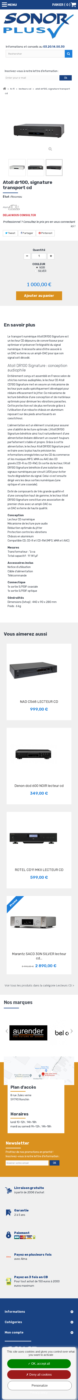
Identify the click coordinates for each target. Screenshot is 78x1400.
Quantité (39, 250)
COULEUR (39, 264)
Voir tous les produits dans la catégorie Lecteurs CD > (39, 985)
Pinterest (46, 233)
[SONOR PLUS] (39, 26)
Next (71, 1031)
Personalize (40, 1385)
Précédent (5, 168)
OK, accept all (40, 1363)
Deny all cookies (40, 1374)
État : (7, 196)
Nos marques (18, 1002)
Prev (6, 1031)
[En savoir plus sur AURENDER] (28, 1033)
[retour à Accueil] (4, 88)
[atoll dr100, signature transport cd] (17, 167)
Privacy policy (39, 1392)
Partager (27, 233)
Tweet (11, 233)
